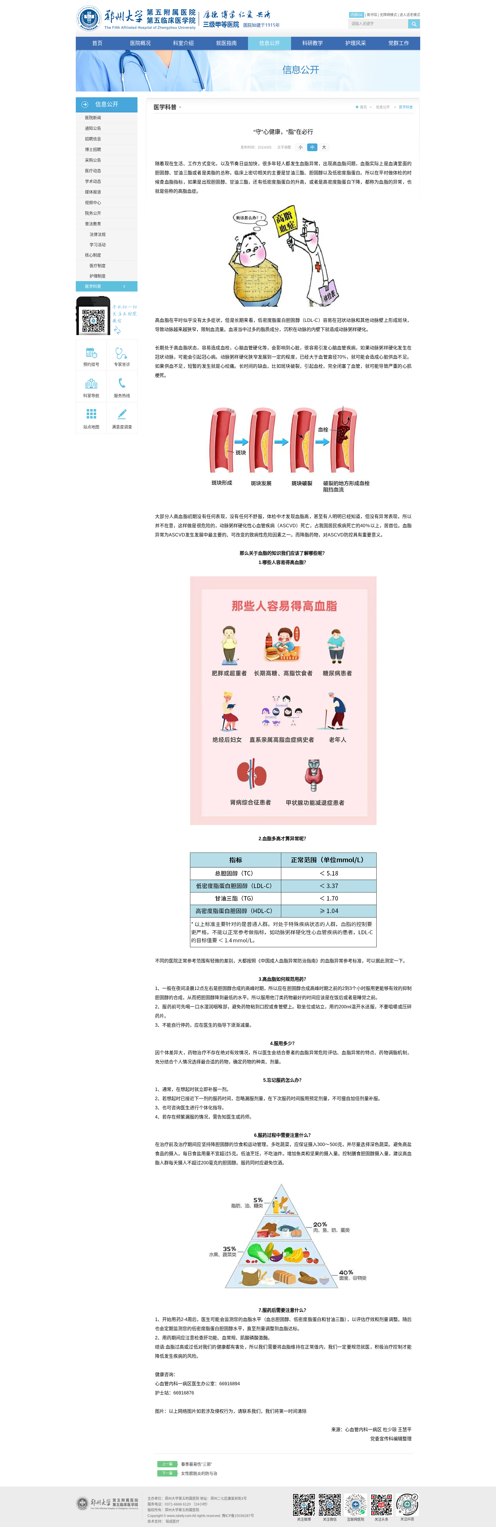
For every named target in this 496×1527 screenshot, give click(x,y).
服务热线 (122, 395)
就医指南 (226, 43)
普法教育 (93, 223)
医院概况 (140, 43)
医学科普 (93, 286)
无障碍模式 (388, 15)
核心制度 (93, 255)
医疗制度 (98, 265)
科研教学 (312, 43)
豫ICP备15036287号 (238, 1516)
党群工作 (398, 43)
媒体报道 (93, 192)
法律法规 (98, 234)
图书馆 (372, 15)
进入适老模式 (410, 15)
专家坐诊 (122, 364)
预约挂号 (91, 364)
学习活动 (98, 244)
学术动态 (93, 181)
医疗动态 (93, 170)
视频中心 (93, 202)
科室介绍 (183, 43)
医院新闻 (93, 117)
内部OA (357, 15)
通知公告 (93, 128)
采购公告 (93, 160)
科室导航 (91, 395)
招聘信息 (93, 139)
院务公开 (93, 213)
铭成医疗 (172, 1522)
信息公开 (269, 43)
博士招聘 (93, 149)
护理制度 (98, 276)
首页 (97, 43)
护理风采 (355, 43)
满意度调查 (122, 427)
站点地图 (91, 427)
